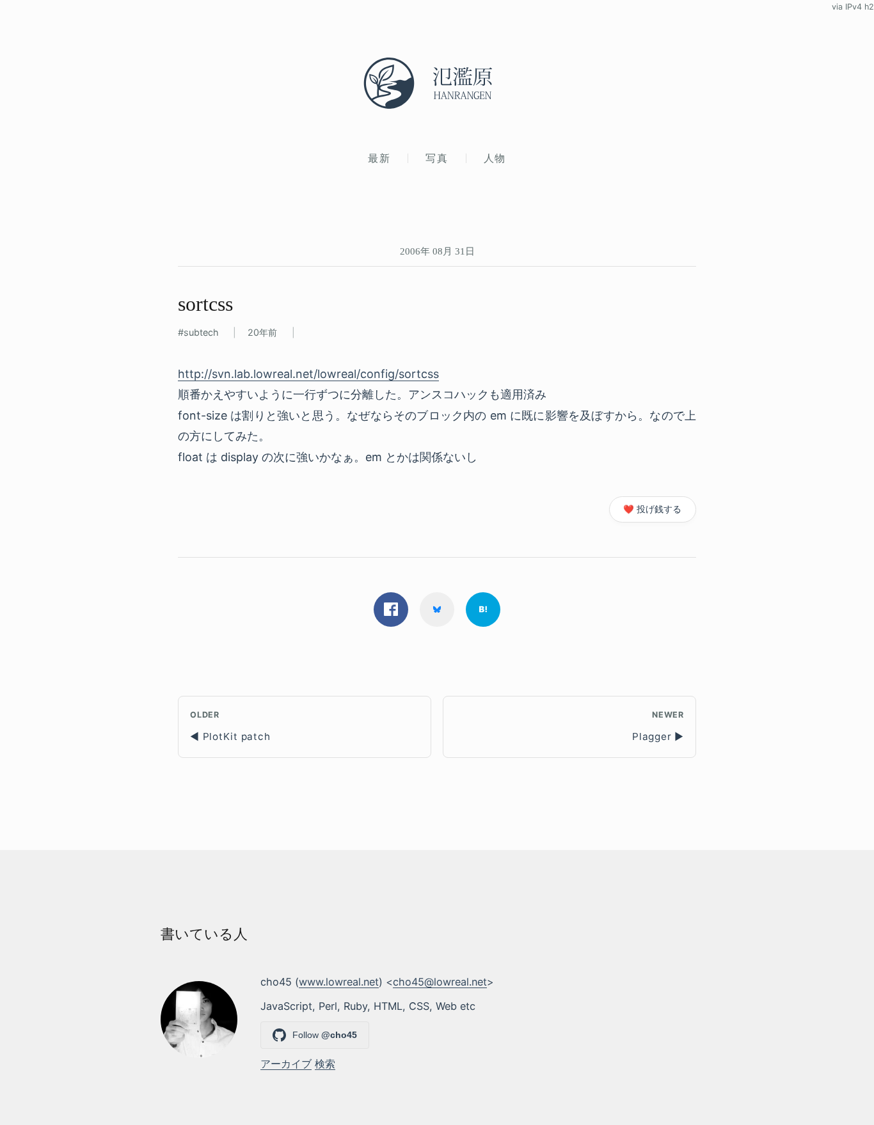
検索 (325, 1063)
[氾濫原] (437, 83)
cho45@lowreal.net (440, 981)
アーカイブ (286, 1063)
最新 (379, 158)
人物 (495, 158)
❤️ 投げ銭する (652, 509)
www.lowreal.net (339, 981)
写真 (436, 158)
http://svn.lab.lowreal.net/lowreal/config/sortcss (308, 374)
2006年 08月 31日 (437, 251)
